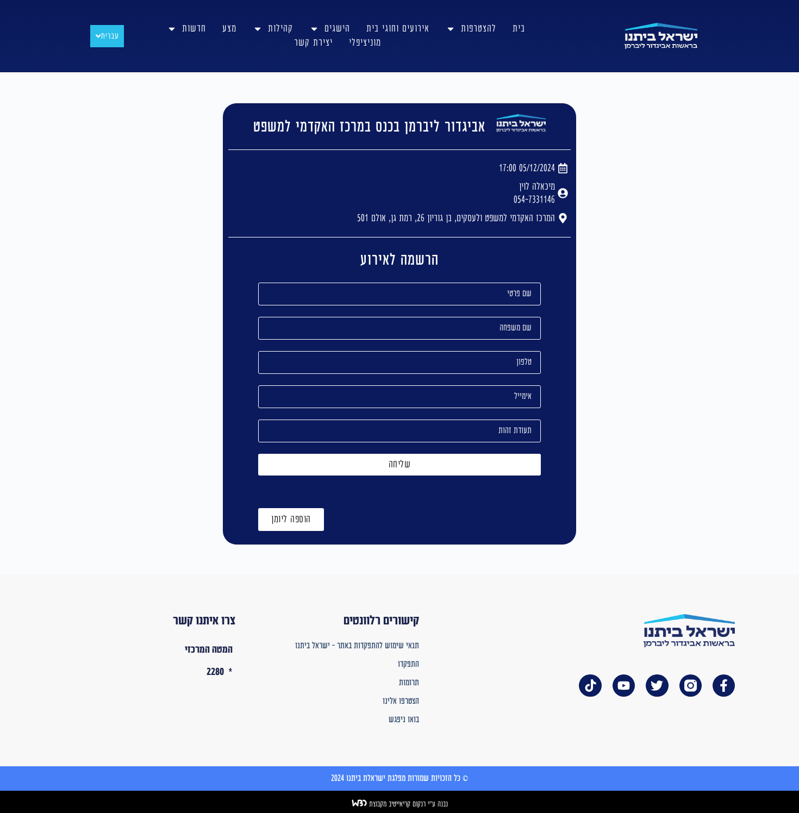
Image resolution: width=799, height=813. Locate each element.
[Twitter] (657, 685)
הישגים (337, 28)
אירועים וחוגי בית (397, 28)
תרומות (409, 682)
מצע (229, 28)
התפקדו (408, 664)
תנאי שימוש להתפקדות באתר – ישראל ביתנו (357, 646)
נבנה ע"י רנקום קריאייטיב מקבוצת (407, 804)
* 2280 (220, 672)
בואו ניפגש (404, 719)
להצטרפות (478, 28)
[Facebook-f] (724, 685)
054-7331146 (534, 200)
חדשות (194, 28)
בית (519, 28)
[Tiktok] (590, 685)
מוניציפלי (365, 42)
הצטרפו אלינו (401, 701)
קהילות (280, 28)
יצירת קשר (313, 42)
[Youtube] (624, 685)
